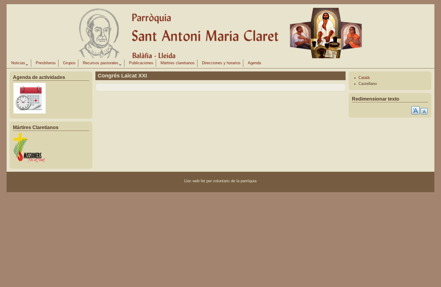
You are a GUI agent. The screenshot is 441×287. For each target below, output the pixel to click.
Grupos (69, 63)
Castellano (367, 84)
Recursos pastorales (99, 64)
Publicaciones (141, 63)
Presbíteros (46, 63)
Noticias (17, 64)
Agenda (254, 63)
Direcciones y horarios (221, 63)
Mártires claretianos (177, 63)
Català (364, 78)
